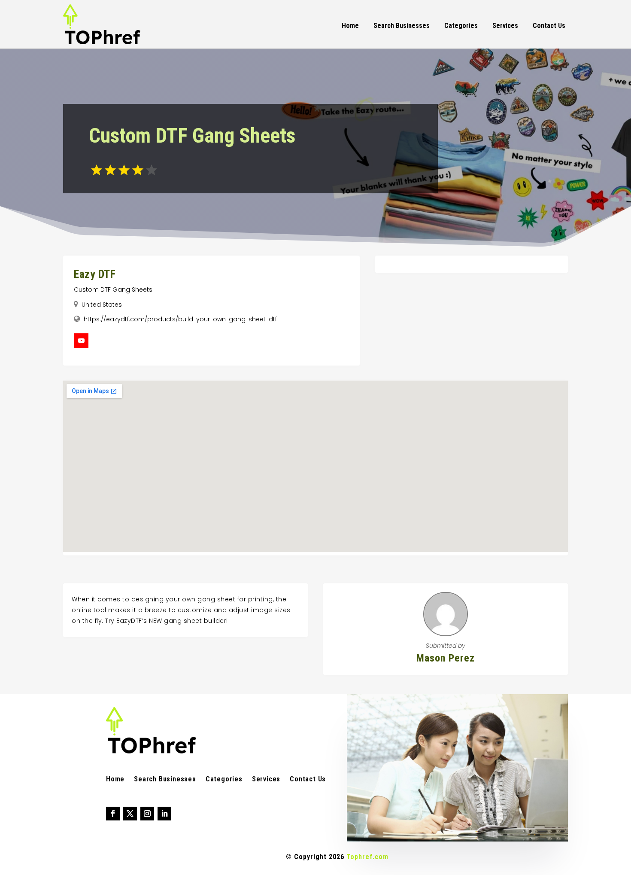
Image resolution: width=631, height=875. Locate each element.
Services (505, 25)
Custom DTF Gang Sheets (113, 289)
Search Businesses (401, 25)
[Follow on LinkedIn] (164, 813)
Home (350, 25)
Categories (461, 25)
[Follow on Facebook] (113, 813)
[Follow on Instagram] (147, 813)
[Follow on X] (130, 813)
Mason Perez (445, 658)
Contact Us (549, 25)
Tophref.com (367, 857)
